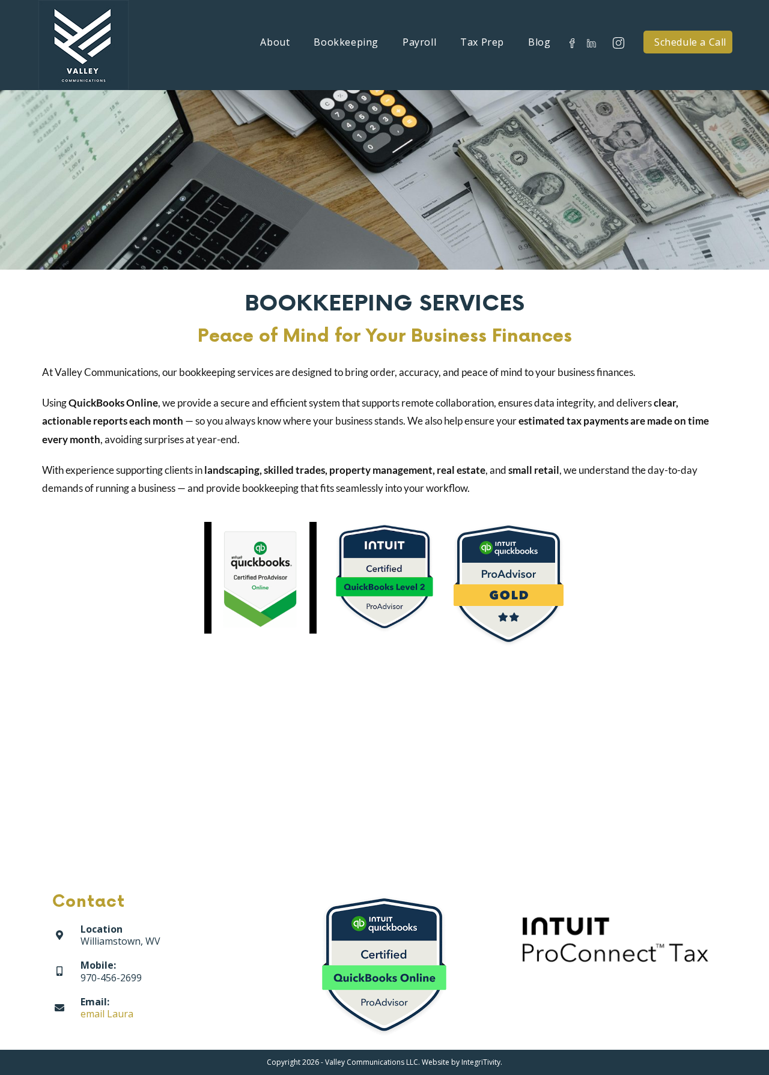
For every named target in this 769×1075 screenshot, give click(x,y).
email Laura (107, 1013)
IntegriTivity (480, 1062)
